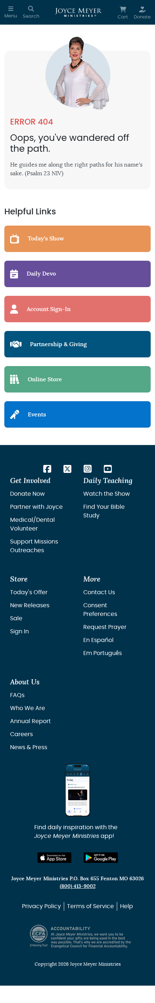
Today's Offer (29, 592)
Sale (16, 618)
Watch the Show (106, 494)
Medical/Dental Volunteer (32, 524)
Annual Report (30, 721)
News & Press (28, 747)
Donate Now (27, 494)
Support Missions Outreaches (34, 546)
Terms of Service (90, 906)
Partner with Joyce (36, 507)
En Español (98, 640)
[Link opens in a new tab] (47, 469)
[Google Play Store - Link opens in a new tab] (100, 857)
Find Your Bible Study (104, 511)
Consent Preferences (100, 610)
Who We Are (27, 708)
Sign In (19, 631)
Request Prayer (105, 627)
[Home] (78, 12)
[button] (10, 12)
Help (126, 906)
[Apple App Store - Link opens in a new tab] (54, 857)
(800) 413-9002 (78, 886)
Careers (21, 734)
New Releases (29, 605)
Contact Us (99, 592)
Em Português (102, 653)
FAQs (17, 695)
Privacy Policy (41, 906)
